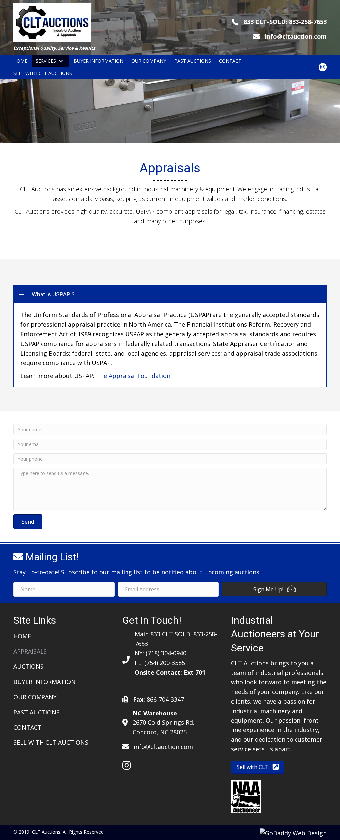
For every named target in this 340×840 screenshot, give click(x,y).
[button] (170, 294)
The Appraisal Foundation (133, 375)
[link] (20, 61)
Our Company (35, 697)
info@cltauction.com (296, 36)
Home (22, 636)
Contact (27, 727)
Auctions (28, 666)
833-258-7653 (308, 22)
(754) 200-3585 (164, 663)
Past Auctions (36, 712)
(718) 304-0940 (166, 653)
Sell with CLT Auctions (50, 742)
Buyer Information (44, 682)
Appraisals (30, 651)
